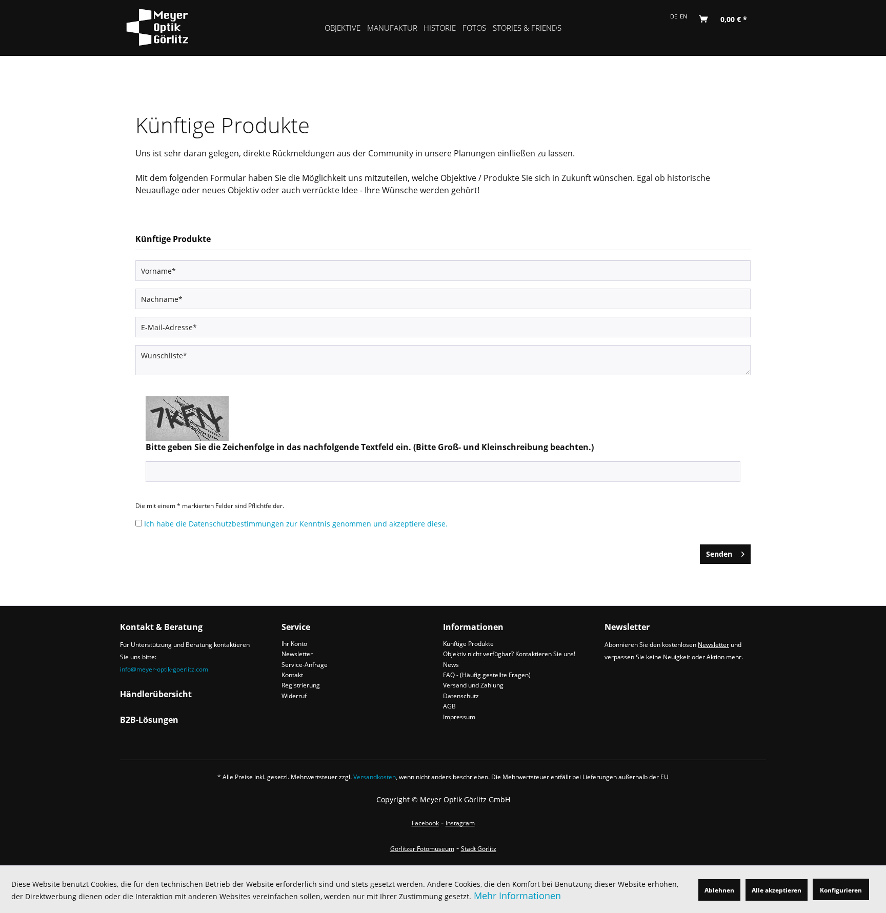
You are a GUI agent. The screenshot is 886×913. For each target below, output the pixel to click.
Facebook (425, 823)
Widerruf (294, 696)
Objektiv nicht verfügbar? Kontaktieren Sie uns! (509, 654)
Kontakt (292, 675)
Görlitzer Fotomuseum (422, 848)
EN (683, 16)
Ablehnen (719, 890)
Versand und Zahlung (473, 685)
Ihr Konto (294, 643)
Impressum (459, 717)
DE (673, 16)
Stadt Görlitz (478, 848)
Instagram (460, 823)
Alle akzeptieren (776, 890)
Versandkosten (374, 777)
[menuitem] (342, 28)
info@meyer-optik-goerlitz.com (164, 669)
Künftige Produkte (468, 643)
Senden (719, 554)
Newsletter (297, 654)
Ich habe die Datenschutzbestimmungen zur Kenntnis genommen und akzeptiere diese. (296, 524)
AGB (449, 706)
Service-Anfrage (304, 664)
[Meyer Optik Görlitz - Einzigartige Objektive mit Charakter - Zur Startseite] (167, 25)
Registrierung (300, 685)
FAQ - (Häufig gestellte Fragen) (487, 675)
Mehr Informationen (517, 895)
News (451, 664)
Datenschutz (461, 696)
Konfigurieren (841, 890)
